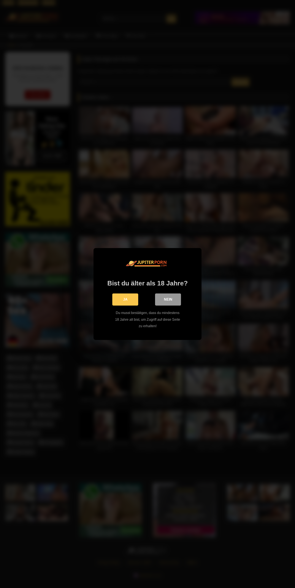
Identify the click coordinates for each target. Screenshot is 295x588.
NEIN (168, 299)
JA (125, 299)
